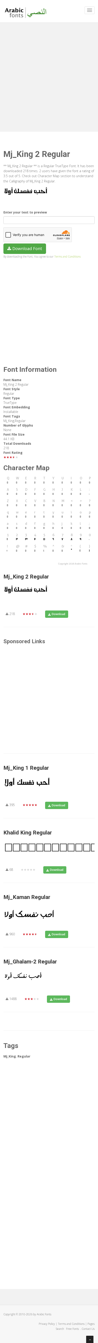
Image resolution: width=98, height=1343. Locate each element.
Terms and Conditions (67, 256)
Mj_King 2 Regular (26, 576)
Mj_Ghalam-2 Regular (30, 961)
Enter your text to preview (25, 212)
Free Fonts (73, 1329)
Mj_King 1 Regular (26, 768)
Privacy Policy (47, 1324)
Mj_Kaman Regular (26, 897)
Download (58, 614)
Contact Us (88, 1329)
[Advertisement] (49, 76)
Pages (91, 1324)
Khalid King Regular (27, 832)
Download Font (26, 248)
